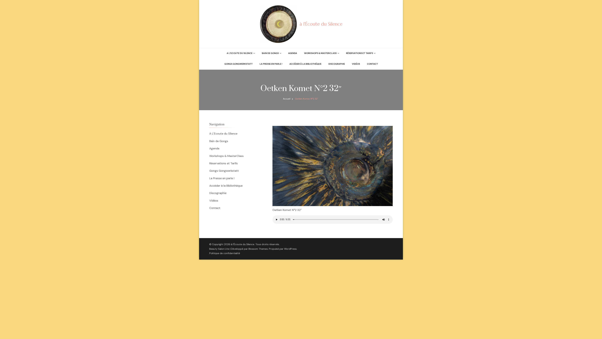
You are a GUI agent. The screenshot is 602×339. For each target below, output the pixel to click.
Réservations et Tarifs (359, 53)
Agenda (292, 53)
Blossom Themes (258, 248)
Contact (372, 63)
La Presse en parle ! (271, 63)
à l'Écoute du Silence (321, 24)
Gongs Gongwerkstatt (238, 63)
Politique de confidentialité (224, 253)
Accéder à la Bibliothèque (305, 63)
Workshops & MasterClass (320, 53)
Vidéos (356, 63)
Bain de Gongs (270, 53)
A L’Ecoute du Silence (239, 53)
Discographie (336, 63)
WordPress (290, 248)
